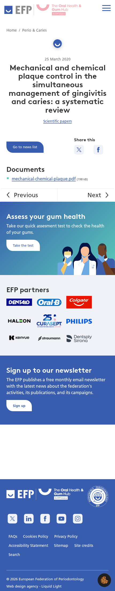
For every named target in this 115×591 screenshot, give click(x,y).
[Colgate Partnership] (79, 302)
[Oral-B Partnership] (49, 302)
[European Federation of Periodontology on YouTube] (61, 519)
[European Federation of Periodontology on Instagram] (78, 519)
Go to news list (25, 147)
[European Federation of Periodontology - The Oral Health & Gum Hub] (43, 10)
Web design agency (22, 586)
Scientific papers (57, 121)
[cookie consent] (104, 580)
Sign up (19, 405)
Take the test (23, 245)
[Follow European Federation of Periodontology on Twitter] (12, 519)
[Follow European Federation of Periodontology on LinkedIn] (29, 519)
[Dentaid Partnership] (19, 302)
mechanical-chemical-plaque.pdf (44, 178)
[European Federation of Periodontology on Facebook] (45, 519)
